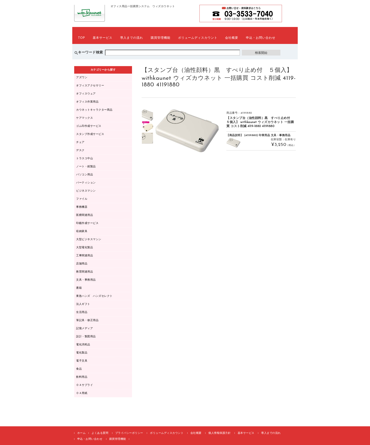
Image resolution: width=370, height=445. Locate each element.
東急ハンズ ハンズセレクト (94, 296)
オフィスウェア (86, 93)
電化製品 (81, 352)
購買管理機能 (160, 38)
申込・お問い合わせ (260, 38)
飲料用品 (81, 377)
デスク (80, 150)
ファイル (81, 199)
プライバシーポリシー (129, 433)
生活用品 (81, 312)
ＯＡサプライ (84, 385)
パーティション (86, 182)
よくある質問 (100, 433)
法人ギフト (83, 304)
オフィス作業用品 (87, 101)
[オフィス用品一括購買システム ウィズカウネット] (89, 17)
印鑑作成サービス (87, 223)
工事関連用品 (84, 255)
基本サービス (102, 38)
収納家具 (81, 231)
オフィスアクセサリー (90, 85)
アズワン (81, 77)
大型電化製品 (84, 247)
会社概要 (231, 38)
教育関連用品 (84, 271)
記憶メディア (84, 328)
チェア (80, 142)
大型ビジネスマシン (88, 239)
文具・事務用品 (86, 279)
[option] (147, 115)
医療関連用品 (84, 215)
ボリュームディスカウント (197, 38)
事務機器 (81, 207)
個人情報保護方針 (219, 433)
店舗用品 (81, 263)
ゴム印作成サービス (88, 126)
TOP (81, 38)
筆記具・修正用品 (87, 320)
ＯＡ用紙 (81, 393)
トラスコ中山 (84, 158)
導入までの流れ (131, 38)
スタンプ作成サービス (90, 134)
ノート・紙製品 (86, 166)
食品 (79, 369)
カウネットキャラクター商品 (94, 110)
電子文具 (81, 360)
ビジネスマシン (86, 190)
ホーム (81, 433)
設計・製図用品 (86, 336)
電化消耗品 (83, 344)
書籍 (79, 288)
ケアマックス (84, 118)
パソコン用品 (84, 174)
